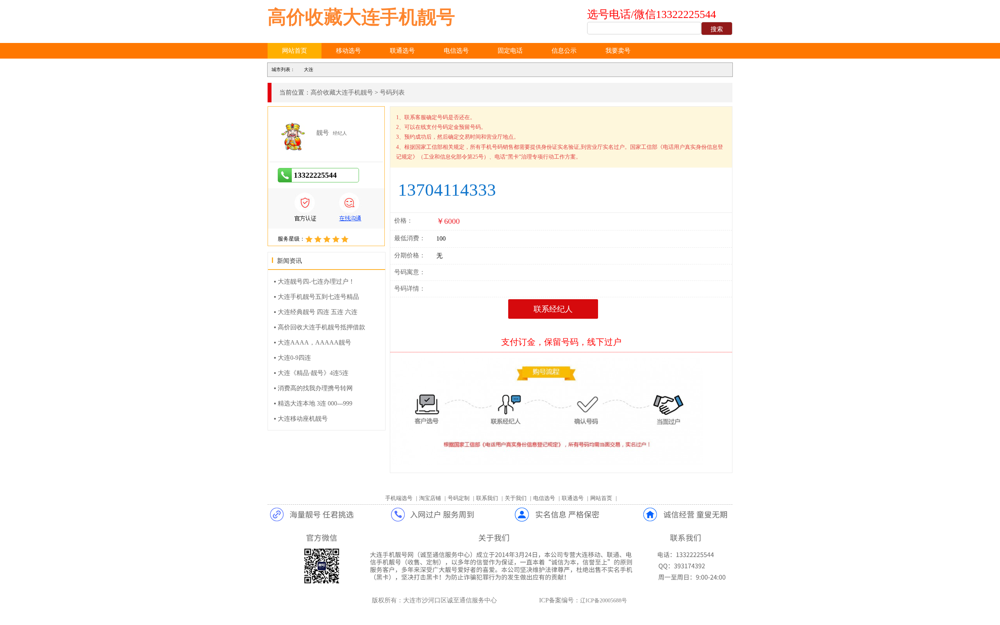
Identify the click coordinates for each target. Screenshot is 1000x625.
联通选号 (402, 50)
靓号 (322, 132)
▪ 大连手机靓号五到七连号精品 (316, 296)
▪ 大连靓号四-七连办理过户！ (314, 281)
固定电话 (510, 50)
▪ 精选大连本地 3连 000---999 (313, 403)
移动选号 (348, 50)
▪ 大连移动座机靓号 (301, 418)
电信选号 (456, 50)
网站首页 (294, 50)
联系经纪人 (553, 309)
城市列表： (283, 69)
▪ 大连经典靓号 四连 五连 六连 (315, 312)
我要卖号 (617, 50)
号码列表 (392, 92)
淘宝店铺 (430, 498)
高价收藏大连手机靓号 (361, 17)
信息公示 (564, 50)
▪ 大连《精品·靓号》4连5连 (311, 373)
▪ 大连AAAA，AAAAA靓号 (312, 342)
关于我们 (516, 498)
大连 (308, 69)
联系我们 (487, 498)
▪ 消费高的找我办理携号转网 (313, 388)
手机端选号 (398, 498)
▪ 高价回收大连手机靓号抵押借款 (319, 327)
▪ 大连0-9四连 (292, 357)
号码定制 (459, 498)
